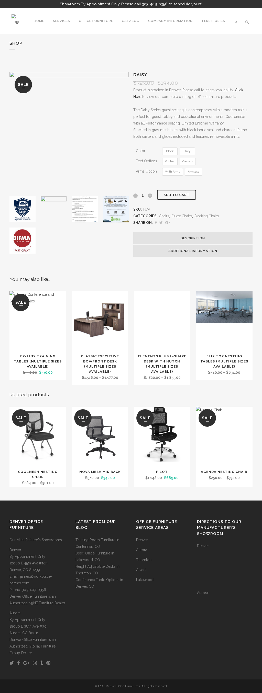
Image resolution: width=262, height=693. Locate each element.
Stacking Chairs (206, 216)
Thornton (143, 560)
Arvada (141, 570)
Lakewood (145, 580)
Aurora (141, 550)
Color (140, 151)
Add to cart (176, 195)
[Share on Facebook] (156, 223)
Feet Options (146, 161)
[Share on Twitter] (161, 223)
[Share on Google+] (167, 223)
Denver (142, 540)
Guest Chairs (182, 216)
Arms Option (146, 171)
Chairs (164, 216)
